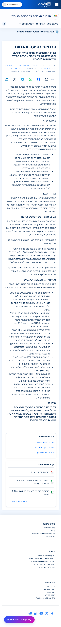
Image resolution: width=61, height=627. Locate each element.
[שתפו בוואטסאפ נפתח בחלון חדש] (30, 79)
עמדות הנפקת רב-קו (45, 442)
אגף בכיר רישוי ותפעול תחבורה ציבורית (23, 65)
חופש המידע (50, 595)
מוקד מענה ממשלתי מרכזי (44, 564)
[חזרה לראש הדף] (53, 619)
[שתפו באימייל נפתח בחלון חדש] (46, 79)
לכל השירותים (49, 528)
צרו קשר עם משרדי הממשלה (43, 533)
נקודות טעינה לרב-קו (45, 452)
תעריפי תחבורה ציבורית (19, 68)
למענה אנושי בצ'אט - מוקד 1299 (42, 558)
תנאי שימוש (50, 536)
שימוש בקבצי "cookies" (45, 598)
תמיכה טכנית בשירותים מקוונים (42, 561)
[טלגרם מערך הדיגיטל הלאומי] (30, 613)
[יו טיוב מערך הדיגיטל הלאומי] (41, 613)
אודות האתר (50, 586)
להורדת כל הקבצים (19, 501)
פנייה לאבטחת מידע (47, 567)
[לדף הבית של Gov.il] (44, 4)
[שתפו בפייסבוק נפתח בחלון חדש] (38, 79)
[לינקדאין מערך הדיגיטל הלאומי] (35, 613)
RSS (53, 531)
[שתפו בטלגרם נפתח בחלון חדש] (22, 79)
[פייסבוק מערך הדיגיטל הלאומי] (52, 613)
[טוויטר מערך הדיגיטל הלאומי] (47, 613)
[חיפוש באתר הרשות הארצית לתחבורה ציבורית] (4, 24)
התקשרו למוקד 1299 (46, 555)
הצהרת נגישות (49, 589)
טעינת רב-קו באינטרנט (44, 447)
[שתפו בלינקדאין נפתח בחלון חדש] (6, 79)
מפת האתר (50, 592)
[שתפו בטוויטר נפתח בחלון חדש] (14, 79)
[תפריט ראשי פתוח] (56, 4)
